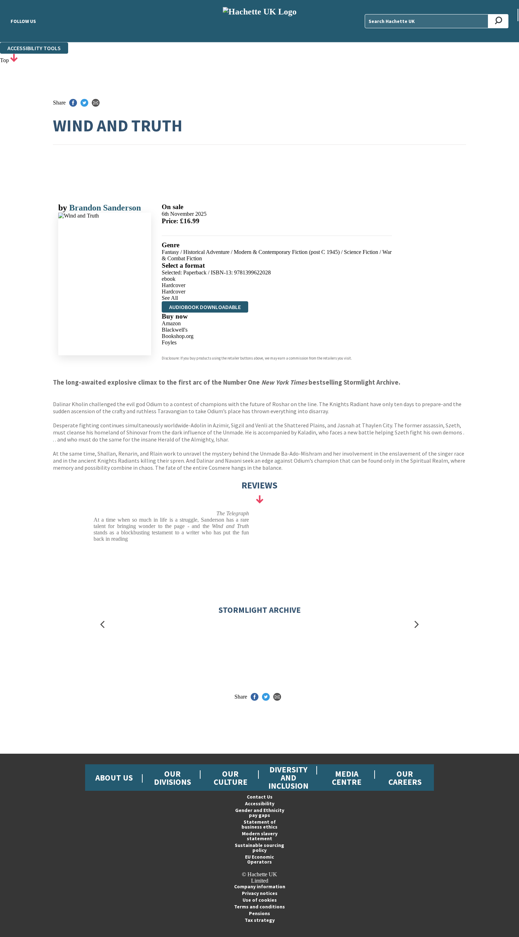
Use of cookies (260, 900)
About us (114, 777)
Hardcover (173, 285)
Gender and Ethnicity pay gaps (259, 812)
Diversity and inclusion (288, 777)
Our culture (230, 778)
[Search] (498, 21)
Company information (259, 886)
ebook (168, 279)
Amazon (171, 323)
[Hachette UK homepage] (259, 21)
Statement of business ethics (259, 824)
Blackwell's (174, 330)
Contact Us (260, 797)
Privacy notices (260, 893)
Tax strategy (260, 920)
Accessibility (259, 803)
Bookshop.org (177, 336)
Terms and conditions (259, 906)
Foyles (169, 342)
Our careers (405, 778)
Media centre (347, 778)
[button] (102, 624)
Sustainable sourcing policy (259, 847)
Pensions (259, 913)
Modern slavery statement (260, 836)
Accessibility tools (34, 48)
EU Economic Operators (259, 859)
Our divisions (172, 778)
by (63, 207)
